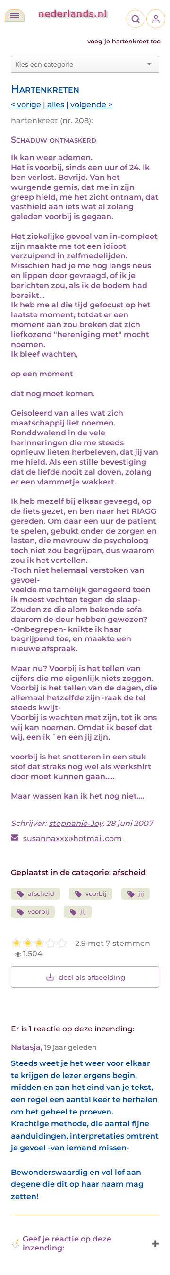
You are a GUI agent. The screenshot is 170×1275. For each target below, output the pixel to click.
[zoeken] (135, 19)
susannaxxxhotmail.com (72, 838)
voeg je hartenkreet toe (124, 41)
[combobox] (79, 64)
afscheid (129, 872)
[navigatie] (15, 15)
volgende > (91, 104)
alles (55, 104)
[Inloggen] (155, 18)
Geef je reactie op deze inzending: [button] (67, 1243)
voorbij (96, 893)
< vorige (26, 104)
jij (141, 893)
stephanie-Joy (75, 823)
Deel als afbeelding (92, 977)
